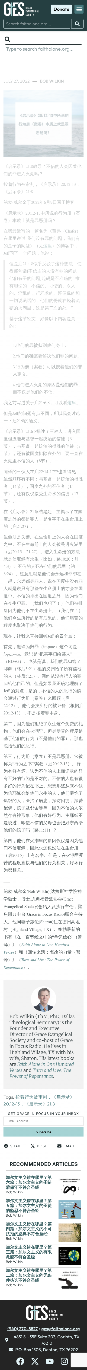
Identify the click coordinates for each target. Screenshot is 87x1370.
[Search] (77, 24)
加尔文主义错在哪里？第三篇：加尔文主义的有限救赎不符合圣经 (29, 1252)
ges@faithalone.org (60, 1328)
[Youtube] (50, 1361)
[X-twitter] (35, 1361)
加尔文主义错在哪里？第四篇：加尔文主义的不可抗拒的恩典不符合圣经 (29, 1228)
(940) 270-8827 (22, 1328)
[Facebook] (20, 1361)
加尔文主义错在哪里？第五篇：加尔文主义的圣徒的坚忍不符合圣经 (29, 1205)
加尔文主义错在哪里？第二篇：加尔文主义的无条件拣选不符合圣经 (29, 1275)
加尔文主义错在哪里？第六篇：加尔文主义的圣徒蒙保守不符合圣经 (29, 1182)
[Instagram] (64, 1361)
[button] (79, 9)
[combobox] (36, 24)
